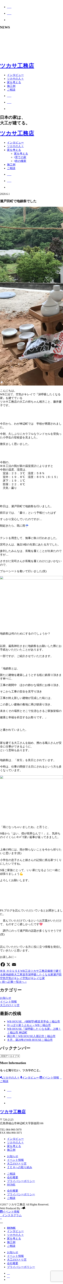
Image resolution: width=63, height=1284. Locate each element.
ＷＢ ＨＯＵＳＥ (10, 970)
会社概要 (12, 1177)
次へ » (23, 981)
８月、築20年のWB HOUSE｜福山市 (30, 1039)
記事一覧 (13, 981)
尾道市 (24, 974)
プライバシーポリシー (21, 1181)
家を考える (14, 82)
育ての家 (20, 157)
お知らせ (5, 997)
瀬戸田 (57, 974)
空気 (3, 978)
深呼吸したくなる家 (40, 974)
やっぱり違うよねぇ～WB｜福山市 (29, 1025)
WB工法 (25, 970)
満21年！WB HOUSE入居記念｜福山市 (31, 1036)
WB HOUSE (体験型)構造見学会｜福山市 (33, 1021)
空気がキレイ (14, 978)
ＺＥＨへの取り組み (19, 1167)
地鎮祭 (10, 974)
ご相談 (11, 89)
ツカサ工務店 (17, 66)
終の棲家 (20, 160)
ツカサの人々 (15, 78)
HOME (11, 1184)
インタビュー (15, 75)
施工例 (11, 86)
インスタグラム (12, 1215)
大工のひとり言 (10, 1005)
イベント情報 (8, 1001)
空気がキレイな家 (33, 978)
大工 (17, 974)
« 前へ (4, 981)
